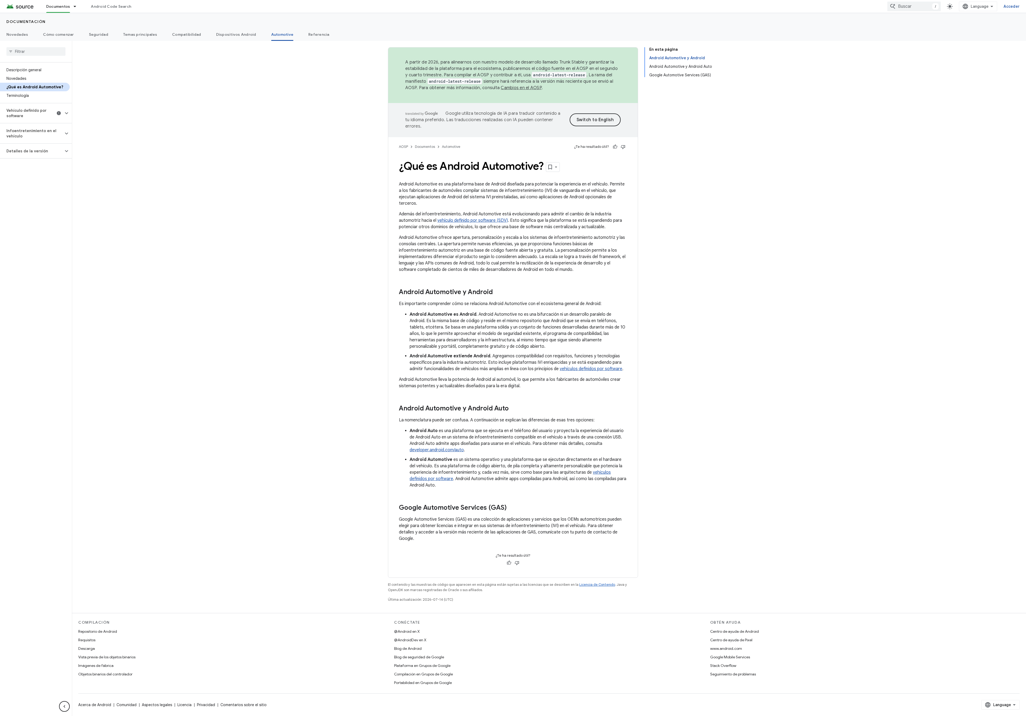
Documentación (26, 21)
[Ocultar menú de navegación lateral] (64, 706)
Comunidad (126, 705)
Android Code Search (111, 6)
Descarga (86, 648)
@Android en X (407, 631)
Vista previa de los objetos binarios (106, 657)
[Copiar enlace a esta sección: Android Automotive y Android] (498, 292)
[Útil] (615, 147)
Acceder (1012, 6)
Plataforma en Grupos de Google (422, 665)
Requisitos (86, 640)
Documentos (58, 6)
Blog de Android (408, 648)
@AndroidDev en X (410, 640)
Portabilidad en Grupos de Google (423, 682)
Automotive (282, 34)
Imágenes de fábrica (96, 665)
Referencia (318, 34)
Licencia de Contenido (597, 584)
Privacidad (206, 705)
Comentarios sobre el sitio (243, 705)
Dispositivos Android (236, 34)
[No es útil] (623, 147)
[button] (31, 113)
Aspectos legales (157, 705)
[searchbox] (35, 51)
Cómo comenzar (58, 34)
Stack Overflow (723, 665)
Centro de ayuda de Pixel (731, 640)
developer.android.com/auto (437, 450)
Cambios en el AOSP (521, 87)
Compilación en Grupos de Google (423, 674)
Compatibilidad (186, 34)
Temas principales (140, 34)
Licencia (184, 705)
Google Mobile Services (730, 657)
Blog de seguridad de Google (419, 657)
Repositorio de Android (97, 631)
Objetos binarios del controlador (105, 674)
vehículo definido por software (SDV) (472, 220)
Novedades (17, 34)
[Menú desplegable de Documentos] (77, 6)
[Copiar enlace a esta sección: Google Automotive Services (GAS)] (512, 508)
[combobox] (914, 6)
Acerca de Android (94, 705)
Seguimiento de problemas (733, 674)
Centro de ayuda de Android (734, 631)
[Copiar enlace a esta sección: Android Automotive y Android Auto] (514, 409)
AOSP (403, 146)
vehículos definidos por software (591, 368)
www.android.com (726, 648)
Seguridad (98, 34)
